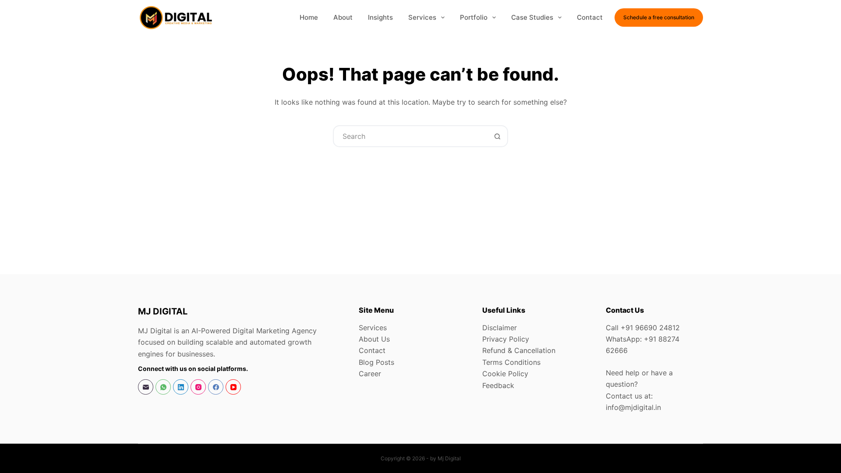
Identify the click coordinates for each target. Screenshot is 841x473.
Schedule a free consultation (658, 17)
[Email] (145, 387)
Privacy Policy (505, 339)
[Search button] (497, 136)
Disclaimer (499, 327)
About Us (374, 339)
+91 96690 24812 (650, 327)
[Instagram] (198, 387)
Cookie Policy (505, 373)
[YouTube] (233, 387)
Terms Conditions (511, 362)
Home (309, 17)
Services (422, 17)
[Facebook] (215, 387)
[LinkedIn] (180, 387)
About (343, 17)
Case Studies (532, 17)
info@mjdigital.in (633, 407)
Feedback (498, 385)
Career (370, 373)
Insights (380, 17)
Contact (590, 17)
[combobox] (410, 136)
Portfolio (474, 17)
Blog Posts (376, 362)
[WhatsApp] (163, 387)
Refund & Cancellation (518, 350)
